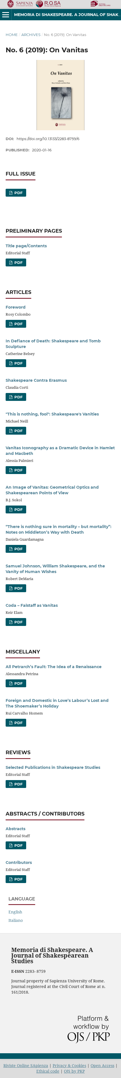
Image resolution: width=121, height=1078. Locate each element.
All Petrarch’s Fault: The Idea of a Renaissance (54, 666)
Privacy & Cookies (69, 1065)
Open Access (102, 1065)
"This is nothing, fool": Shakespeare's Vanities (52, 414)
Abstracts (15, 828)
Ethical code (47, 1071)
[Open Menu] (5, 14)
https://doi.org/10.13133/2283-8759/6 (48, 138)
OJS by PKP (74, 1071)
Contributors (19, 862)
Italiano (15, 920)
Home (12, 34)
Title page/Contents (26, 245)
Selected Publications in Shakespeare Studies (53, 767)
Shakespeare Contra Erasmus (36, 380)
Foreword (16, 307)
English (15, 912)
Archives (31, 34)
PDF (18, 192)
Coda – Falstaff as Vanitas (32, 605)
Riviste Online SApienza (25, 1065)
